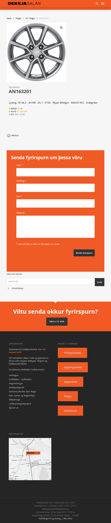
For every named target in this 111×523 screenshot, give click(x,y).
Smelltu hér (56, 321)
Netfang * (21, 180)
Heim (9, 18)
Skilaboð (20, 212)
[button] (102, 3)
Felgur (18, 18)
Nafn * (19, 165)
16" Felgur (30, 18)
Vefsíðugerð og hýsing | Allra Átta (55, 518)
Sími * (19, 196)
